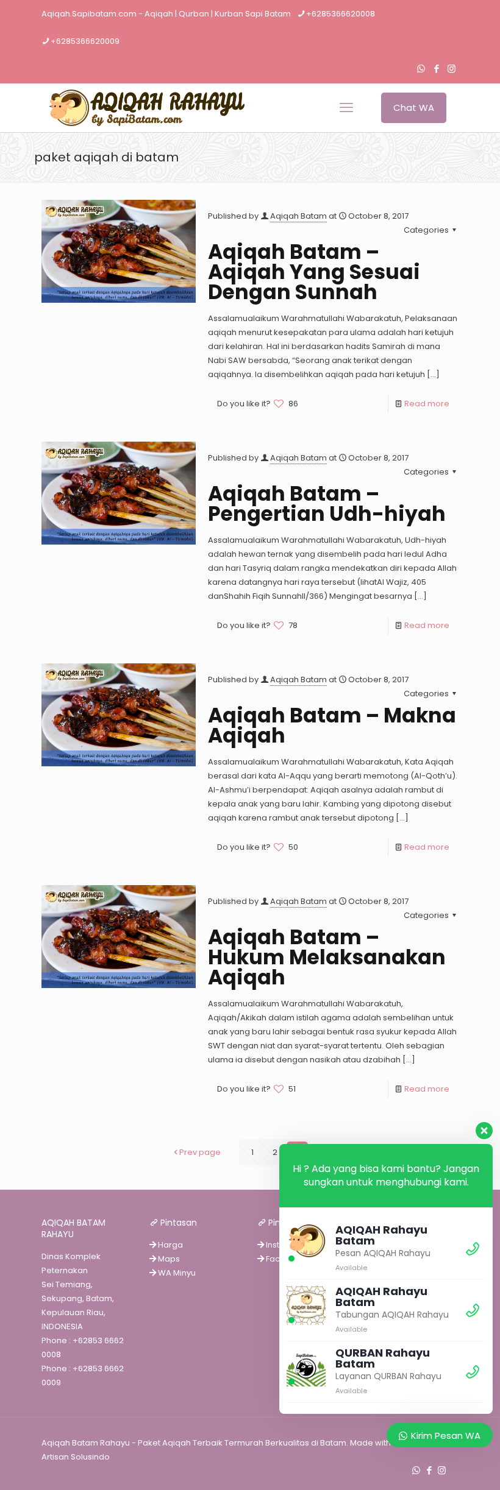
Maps (168, 1259)
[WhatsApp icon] (421, 68)
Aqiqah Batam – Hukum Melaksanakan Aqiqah (327, 957)
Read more (426, 403)
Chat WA (413, 107)
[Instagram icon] (451, 68)
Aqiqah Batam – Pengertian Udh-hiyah (327, 503)
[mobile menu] (346, 107)
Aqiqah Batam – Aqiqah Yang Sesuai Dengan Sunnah (314, 272)
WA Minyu (176, 1273)
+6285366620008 (340, 13)
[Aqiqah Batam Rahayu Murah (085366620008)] (143, 107)
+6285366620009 (85, 41)
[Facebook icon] (436, 68)
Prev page (200, 1152)
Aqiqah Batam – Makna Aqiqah (332, 725)
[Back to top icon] (441, 1465)
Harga (169, 1245)
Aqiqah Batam (298, 216)
